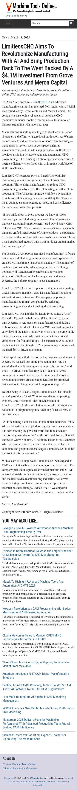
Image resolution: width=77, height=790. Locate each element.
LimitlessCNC (41, 102)
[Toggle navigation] (8, 23)
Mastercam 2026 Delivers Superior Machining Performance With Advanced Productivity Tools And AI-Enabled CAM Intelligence (36, 723)
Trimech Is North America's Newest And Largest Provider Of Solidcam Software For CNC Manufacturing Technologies (37, 554)
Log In (10, 15)
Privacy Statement (21, 781)
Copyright (9, 777)
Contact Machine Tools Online (19, 764)
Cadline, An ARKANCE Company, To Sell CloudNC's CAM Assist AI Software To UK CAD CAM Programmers (36, 687)
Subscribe (22, 15)
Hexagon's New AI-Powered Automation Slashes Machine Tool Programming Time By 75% (37, 530)
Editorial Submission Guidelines (20, 768)
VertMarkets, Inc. (35, 777)
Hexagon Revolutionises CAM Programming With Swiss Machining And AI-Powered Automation (36, 610)
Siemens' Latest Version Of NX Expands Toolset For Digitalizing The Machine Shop (34, 737)
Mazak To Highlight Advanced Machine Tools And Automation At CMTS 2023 (33, 583)
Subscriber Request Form (44, 781)
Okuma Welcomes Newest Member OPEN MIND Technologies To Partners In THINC (31, 637)
